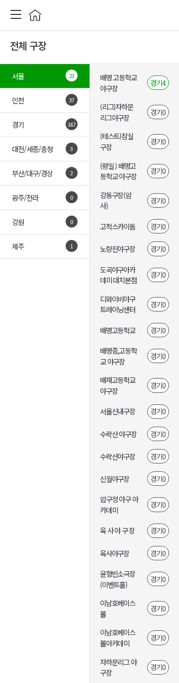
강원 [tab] (42, 222)
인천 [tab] (43, 100)
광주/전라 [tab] (42, 197)
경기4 (158, 82)
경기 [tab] (44, 124)
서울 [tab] (43, 76)
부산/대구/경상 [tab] (42, 173)
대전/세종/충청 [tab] (42, 149)
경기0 (158, 112)
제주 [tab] (42, 246)
